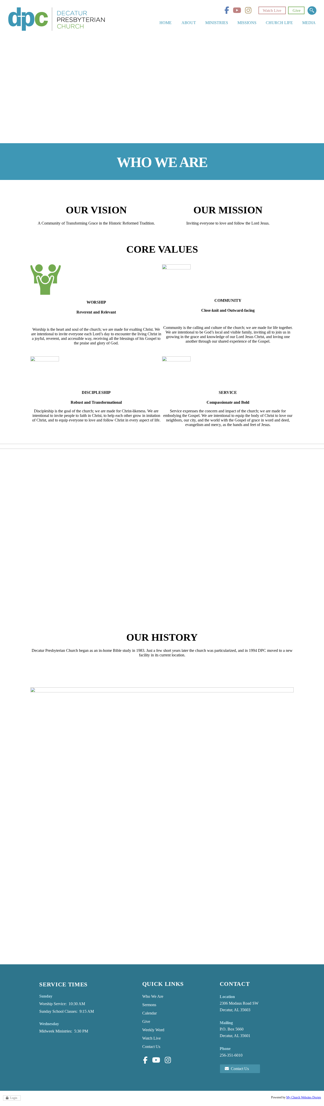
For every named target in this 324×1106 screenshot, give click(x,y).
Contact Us (151, 1046)
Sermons (149, 1005)
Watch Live (272, 10)
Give (296, 10)
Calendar (149, 1013)
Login (13, 1098)
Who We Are (152, 996)
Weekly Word (153, 1030)
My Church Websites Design (303, 1097)
